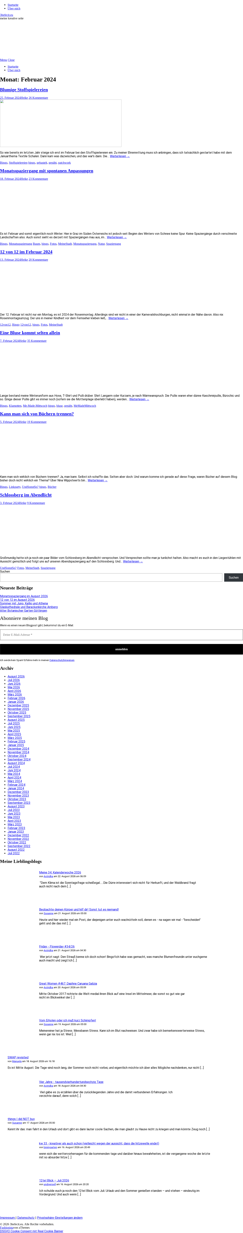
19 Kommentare (37, 421)
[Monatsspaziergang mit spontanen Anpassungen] (61, 227)
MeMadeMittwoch (85, 405)
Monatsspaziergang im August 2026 (24, 596)
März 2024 (15, 781)
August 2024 (16, 763)
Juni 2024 (14, 770)
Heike (24, 97)
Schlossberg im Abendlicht (26, 494)
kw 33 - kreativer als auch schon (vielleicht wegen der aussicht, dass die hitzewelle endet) (99, 1143)
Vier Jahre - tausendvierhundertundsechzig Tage (71, 1082)
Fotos (53, 243)
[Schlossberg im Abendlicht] (61, 551)
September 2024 (19, 759)
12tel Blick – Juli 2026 (54, 1180)
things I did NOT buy (21, 1119)
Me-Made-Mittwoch (35, 405)
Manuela (17, 1061)
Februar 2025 (16, 741)
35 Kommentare (37, 340)
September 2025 (19, 716)
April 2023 (14, 821)
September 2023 (19, 803)
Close (11, 60)
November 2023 (18, 795)
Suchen (5, 571)
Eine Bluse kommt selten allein (30, 332)
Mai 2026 (14, 687)
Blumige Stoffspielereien (24, 89)
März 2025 (15, 738)
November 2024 (18, 752)
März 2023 (15, 824)
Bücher (52, 486)
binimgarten (50, 1147)
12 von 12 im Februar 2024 (26, 251)
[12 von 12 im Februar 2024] (61, 308)
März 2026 (15, 694)
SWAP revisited (18, 1057)
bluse (59, 405)
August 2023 (16, 806)
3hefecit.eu (6, 15)
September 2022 (19, 846)
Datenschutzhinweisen (62, 660)
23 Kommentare (38, 178)
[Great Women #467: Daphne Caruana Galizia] (17, 1010)
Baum (36, 243)
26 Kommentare (38, 97)
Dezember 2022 (18, 835)
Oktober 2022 (17, 842)
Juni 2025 (14, 727)
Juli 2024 (14, 767)
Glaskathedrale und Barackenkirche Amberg (29, 607)
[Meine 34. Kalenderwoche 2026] (17, 899)
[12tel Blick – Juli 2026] (17, 1207)
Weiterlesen (120, 156)
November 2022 (18, 839)
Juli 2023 (14, 810)
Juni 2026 (14, 684)
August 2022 (16, 849)
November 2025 (18, 709)
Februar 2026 (16, 698)
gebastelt (42, 162)
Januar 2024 (16, 788)
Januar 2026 (16, 702)
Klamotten (15, 405)
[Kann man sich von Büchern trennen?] (61, 470)
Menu (3, 60)
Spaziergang (113, 243)
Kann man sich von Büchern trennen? (37, 413)
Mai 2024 (14, 774)
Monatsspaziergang (20, 243)
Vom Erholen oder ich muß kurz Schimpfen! (67, 1020)
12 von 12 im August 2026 (17, 600)
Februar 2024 (16, 785)
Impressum (8, 1218)
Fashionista (6, 1227)
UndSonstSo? (30, 486)
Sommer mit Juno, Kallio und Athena (24, 603)
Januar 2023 (16, 831)
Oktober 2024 (17, 756)
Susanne (49, 913)
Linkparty (15, 486)
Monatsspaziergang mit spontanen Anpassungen (46, 170)
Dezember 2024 (18, 748)
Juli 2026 (14, 680)
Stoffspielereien (18, 162)
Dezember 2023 (18, 792)
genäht (53, 162)
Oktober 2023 (17, 799)
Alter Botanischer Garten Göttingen (23, 610)
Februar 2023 (16, 828)
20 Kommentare (38, 259)
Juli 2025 (14, 723)
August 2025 (16, 720)
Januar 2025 (16, 745)
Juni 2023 (14, 813)
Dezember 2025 (18, 705)
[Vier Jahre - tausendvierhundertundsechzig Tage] (17, 1108)
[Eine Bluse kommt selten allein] (61, 389)
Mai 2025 (14, 730)
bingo (31, 162)
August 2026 (16, 676)
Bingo (3, 162)
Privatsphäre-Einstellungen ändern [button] (60, 1218)
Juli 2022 (14, 853)
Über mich (14, 8)
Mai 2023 (14, 817)
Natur (101, 243)
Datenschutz (26, 1218)
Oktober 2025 (17, 712)
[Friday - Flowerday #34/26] (17, 973)
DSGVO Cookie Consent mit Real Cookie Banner (31, 1231)
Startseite (13, 4)
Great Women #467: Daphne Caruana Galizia (68, 983)
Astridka (48, 876)
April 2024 (14, 777)
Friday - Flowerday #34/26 (57, 946)
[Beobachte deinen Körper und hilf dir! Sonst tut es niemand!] (17, 936)
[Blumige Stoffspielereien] (61, 146)
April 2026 (14, 691)
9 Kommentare (36, 503)
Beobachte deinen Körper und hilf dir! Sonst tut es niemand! (79, 909)
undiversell (50, 1184)
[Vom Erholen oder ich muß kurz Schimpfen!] (17, 1047)
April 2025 (14, 734)
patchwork (64, 162)
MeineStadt (65, 243)
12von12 (5, 324)
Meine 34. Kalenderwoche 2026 (60, 872)
